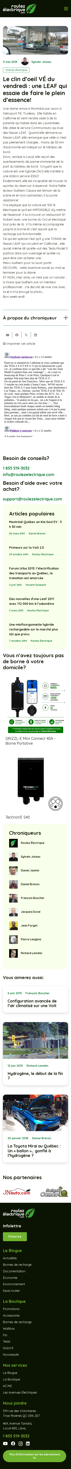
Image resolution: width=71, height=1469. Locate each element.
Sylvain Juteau (41, 62)
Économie (10, 1278)
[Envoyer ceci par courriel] (7, 335)
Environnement (14, 1284)
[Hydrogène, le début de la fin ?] (35, 1053)
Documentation (14, 1271)
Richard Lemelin (31, 953)
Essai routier (11, 1291)
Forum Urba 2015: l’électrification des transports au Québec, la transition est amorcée (34, 573)
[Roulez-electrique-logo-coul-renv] (19, 8)
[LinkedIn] (28, 1443)
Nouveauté (11, 1355)
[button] (65, 9)
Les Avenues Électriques (20, 1392)
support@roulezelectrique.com (32, 498)
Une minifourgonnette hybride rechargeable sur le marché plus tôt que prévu (33, 629)
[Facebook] (13, 1443)
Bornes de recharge (17, 1265)
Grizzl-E (8, 1348)
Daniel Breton (37, 533)
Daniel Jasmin (30, 870)
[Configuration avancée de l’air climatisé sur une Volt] (35, 999)
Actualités (10, 1258)
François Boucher (32, 898)
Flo (5, 1335)
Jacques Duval (30, 911)
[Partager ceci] (17, 335)
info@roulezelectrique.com (28, 474)
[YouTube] (5, 1443)
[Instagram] (21, 1443)
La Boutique (11, 1379)
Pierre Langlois (31, 939)
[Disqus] (35, 394)
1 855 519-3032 (16, 468)
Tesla (6, 1341)
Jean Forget (29, 925)
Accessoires (11, 1315)
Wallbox (9, 1329)
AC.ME (7, 1386)
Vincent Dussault (36, 584)
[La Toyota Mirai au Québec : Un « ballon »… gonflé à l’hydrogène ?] (35, 1129)
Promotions (11, 1309)
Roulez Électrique (43, 554)
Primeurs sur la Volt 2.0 (26, 548)
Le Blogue (10, 1373)
